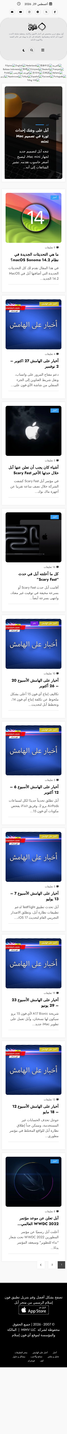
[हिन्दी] (26, 69)
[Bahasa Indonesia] (13, 69)
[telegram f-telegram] (38, 12)
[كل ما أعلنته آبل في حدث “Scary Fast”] (33, 537)
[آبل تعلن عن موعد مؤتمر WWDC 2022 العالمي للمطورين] (33, 1182)
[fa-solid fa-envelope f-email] (12, 12)
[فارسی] (18, 72)
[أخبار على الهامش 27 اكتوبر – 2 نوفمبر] (33, 324)
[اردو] (4, 76)
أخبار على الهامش (49, 303)
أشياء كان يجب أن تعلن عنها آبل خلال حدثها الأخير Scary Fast (34, 470)
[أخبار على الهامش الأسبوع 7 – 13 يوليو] (33, 857)
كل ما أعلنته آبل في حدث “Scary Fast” (38, 576)
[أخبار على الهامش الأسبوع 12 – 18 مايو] (33, 1070)
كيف (42, 1360)
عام (34, 623)
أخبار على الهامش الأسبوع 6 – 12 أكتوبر (34, 789)
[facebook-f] (55, 12)
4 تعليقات (50, 354)
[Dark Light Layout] (24, 50)
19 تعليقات (49, 993)
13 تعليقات (49, 1099)
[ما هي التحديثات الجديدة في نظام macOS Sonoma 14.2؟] (33, 218)
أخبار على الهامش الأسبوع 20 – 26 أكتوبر (35, 683)
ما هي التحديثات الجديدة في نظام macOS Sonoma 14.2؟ (35, 257)
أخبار (47, 125)
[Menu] (43, 50)
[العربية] (57, 65)
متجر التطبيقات (21, 1352)
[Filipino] (10, 65)
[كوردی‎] (28, 72)
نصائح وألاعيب (36, 1356)
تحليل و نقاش (53, 1356)
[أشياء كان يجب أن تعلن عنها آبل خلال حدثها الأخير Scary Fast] (33, 431)
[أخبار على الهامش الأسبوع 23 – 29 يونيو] (33, 963)
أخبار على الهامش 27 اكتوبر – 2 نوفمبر (34, 363)
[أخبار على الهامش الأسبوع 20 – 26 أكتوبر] (33, 644)
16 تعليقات (49, 567)
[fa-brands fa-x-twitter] (46, 12)
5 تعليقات (50, 460)
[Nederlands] (33, 65)
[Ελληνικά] (36, 69)
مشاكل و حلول (19, 1356)
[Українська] (15, 76)
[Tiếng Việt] (33, 80)
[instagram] (29, 12)
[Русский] (48, 76)
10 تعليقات (49, 673)
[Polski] (8, 72)
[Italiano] (58, 72)
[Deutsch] (47, 69)
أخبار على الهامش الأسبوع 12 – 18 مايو (35, 1109)
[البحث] (32, 50)
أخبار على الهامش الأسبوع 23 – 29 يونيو (35, 1002)
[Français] (58, 69)
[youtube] (20, 12)
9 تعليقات (50, 247)
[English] (21, 65)
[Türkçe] (26, 76)
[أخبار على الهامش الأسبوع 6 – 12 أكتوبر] (33, 750)
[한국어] (38, 72)
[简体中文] (46, 65)
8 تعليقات (50, 1211)
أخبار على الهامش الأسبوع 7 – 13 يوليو (34, 896)
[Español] (36, 76)
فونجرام (31, 1360)
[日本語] (48, 72)
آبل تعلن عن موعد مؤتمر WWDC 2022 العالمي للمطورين (39, 1221)
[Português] (60, 76)
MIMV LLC (28, 1329)
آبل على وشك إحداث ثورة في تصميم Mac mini (32, 135)
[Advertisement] (33, 1400)
